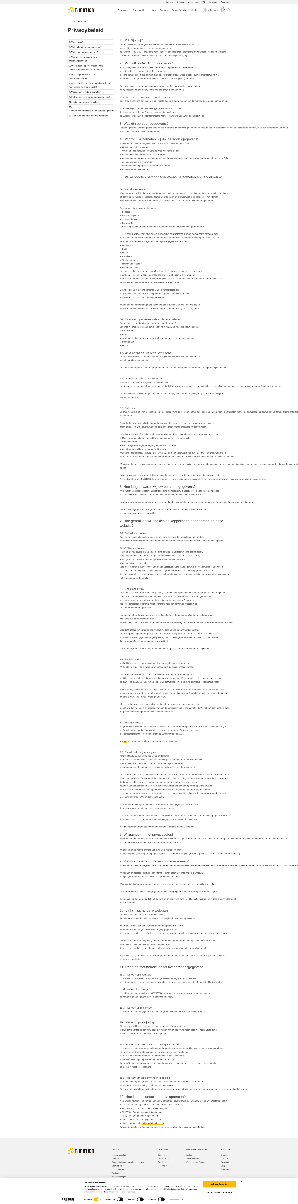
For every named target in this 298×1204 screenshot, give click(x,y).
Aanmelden (225, 2)
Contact (195, 10)
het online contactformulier (157, 1104)
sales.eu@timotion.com (152, 1112)
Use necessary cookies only (220, 1192)
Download (213, 2)
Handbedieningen (119, 1177)
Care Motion (163, 1155)
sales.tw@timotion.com (157, 1108)
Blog (153, 10)
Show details (174, 1199)
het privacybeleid (201, 648)
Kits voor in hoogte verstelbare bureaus (128, 1162)
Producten (123, 10)
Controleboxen (118, 1169)
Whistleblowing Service (195, 1162)
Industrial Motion (165, 1166)
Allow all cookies (219, 1184)
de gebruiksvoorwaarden (178, 648)
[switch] (120, 1199)
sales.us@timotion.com (147, 1116)
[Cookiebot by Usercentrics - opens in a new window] (68, 1199)
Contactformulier (179, 10)
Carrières (180, 2)
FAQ (203, 2)
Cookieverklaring (171, 567)
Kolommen (116, 1159)
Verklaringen (193, 2)
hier (125, 55)
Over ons (169, 2)
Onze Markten (139, 10)
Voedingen (116, 1173)
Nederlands (212, 10)
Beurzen (164, 10)
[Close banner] (241, 1181)
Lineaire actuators (119, 1155)
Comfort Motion (164, 1159)
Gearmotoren (117, 1166)
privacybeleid (131, 494)
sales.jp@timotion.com (150, 1119)
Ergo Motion (163, 1162)
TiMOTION (71, 21)
